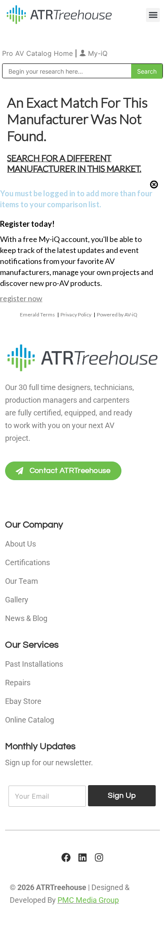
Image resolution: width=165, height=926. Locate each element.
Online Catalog (29, 719)
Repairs (17, 682)
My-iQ (96, 53)
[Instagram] (99, 857)
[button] (153, 15)
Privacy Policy (75, 314)
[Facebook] (66, 857)
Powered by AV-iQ (117, 314)
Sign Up (122, 795)
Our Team (21, 581)
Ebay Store (23, 701)
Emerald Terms (37, 314)
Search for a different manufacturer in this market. (74, 163)
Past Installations (34, 663)
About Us (20, 543)
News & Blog (26, 618)
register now (21, 298)
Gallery (16, 599)
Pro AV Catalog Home (38, 53)
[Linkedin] (82, 857)
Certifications (27, 562)
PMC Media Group (88, 900)
